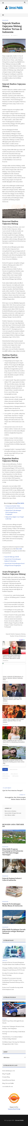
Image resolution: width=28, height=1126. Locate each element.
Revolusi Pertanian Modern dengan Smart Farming (12, 974)
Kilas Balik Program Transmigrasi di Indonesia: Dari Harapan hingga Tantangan (12, 852)
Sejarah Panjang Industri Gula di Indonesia (12, 879)
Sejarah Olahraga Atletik (11, 556)
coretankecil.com (7, 1086)
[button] (3, 2)
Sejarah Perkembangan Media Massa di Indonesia (12, 905)
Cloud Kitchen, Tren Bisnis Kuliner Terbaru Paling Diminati (12, 1038)
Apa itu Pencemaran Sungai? (12, 790)
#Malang (5, 774)
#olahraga (14, 774)
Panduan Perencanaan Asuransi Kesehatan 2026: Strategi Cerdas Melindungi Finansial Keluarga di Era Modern (13, 981)
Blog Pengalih (6, 1074)
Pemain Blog (6, 1077)
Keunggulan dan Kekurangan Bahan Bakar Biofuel (15, 798)
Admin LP (15, 35)
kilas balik (19, 549)
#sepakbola (6, 776)
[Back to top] (23, 1121)
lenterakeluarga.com (8, 1070)
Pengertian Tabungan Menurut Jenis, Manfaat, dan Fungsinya (13, 1027)
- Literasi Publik (18, 1120)
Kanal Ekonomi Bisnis (8, 1080)
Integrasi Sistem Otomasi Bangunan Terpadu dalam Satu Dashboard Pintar (13, 963)
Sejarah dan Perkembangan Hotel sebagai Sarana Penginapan (13, 512)
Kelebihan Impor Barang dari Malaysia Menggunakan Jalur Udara (13, 1043)
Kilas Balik (5, 20)
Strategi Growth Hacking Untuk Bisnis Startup (13, 1032)
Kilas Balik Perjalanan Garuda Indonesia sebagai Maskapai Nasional (13, 931)
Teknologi (4, 960)
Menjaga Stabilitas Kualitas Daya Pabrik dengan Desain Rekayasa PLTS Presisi (14, 969)
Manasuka (4, 1019)
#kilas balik (13, 769)
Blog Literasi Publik (8, 1083)
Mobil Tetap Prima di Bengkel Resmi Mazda (13, 1022)
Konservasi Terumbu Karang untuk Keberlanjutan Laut (12, 988)
